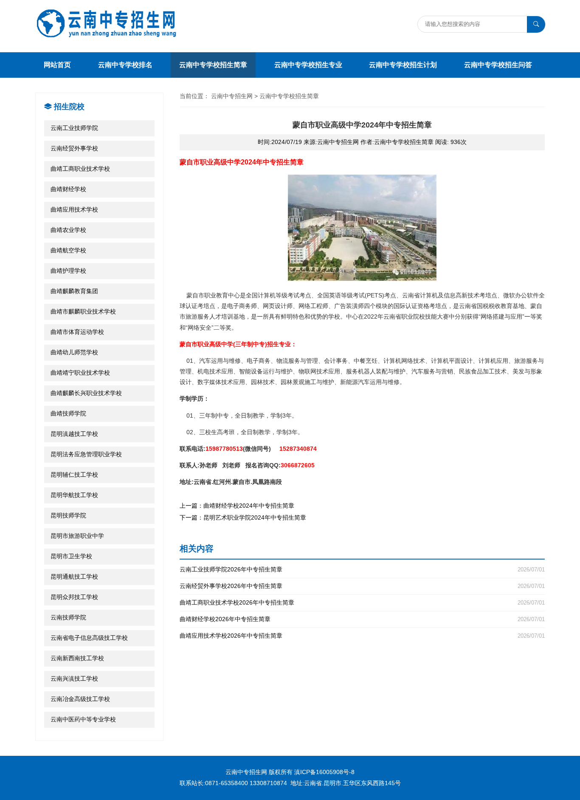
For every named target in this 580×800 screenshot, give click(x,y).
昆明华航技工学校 (74, 495)
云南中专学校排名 (125, 64)
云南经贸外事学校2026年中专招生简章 (362, 586)
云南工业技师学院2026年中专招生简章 (362, 569)
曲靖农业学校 (68, 229)
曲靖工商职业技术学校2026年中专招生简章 (362, 602)
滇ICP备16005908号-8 (324, 772)
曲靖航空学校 (68, 250)
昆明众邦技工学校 (74, 597)
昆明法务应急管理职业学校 (86, 454)
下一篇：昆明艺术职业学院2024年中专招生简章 (243, 517)
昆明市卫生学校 (71, 556)
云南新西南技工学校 (77, 658)
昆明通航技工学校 (74, 576)
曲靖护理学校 (68, 270)
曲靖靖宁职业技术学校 (80, 372)
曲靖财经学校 (68, 189)
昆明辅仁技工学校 (74, 474)
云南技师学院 (68, 617)
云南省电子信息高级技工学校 (89, 637)
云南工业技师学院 (74, 127)
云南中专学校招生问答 (498, 64)
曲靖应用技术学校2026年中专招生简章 (362, 635)
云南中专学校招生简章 (213, 64)
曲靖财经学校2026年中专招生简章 (362, 619)
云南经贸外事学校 (74, 148)
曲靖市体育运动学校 (77, 331)
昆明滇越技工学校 (74, 433)
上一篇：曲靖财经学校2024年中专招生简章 (237, 505)
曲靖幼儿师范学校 (74, 352)
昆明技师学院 (68, 515)
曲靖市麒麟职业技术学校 (83, 311)
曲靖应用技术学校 (74, 209)
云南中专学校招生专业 (308, 64)
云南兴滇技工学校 (74, 678)
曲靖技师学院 (68, 413)
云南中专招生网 (232, 96)
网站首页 (57, 64)
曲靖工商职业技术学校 (80, 168)
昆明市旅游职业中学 (77, 535)
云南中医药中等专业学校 (83, 719)
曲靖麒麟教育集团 (74, 291)
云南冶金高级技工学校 (80, 698)
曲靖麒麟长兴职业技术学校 (86, 393)
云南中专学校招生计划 (403, 64)
